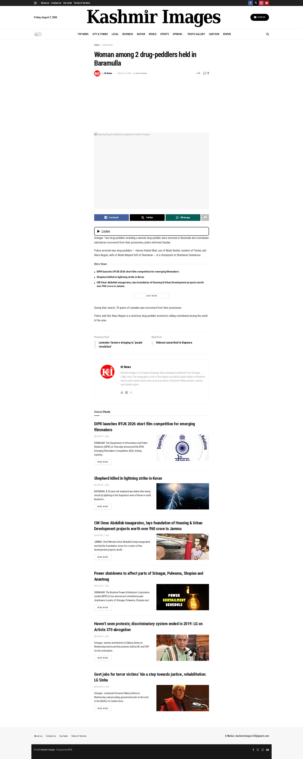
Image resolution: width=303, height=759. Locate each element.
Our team (67, 3)
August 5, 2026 (102, 687)
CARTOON (214, 34)
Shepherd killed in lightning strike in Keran (120, 277)
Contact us (56, 3)
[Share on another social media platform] (205, 217)
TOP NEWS (83, 34)
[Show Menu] (35, 3)
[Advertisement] (151, 102)
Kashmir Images (48, 749)
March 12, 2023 (124, 73)
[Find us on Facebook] (250, 3)
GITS (70, 749)
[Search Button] (267, 34)
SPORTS (164, 34)
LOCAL (115, 34)
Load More (151, 296)
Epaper (261, 17)
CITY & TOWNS (100, 34)
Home (96, 45)
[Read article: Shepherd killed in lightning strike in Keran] (182, 496)
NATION (141, 34)
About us (45, 3)
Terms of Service (82, 3)
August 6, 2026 (102, 636)
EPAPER (227, 34)
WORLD (152, 34)
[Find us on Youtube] (266, 3)
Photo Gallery (196, 34)
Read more (104, 462)
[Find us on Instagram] (261, 3)
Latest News (107, 45)
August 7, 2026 (102, 436)
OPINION (177, 34)
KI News (108, 73)
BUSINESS (127, 34)
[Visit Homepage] (154, 17)
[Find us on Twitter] (256, 3)
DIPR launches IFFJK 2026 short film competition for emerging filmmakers (138, 271)
